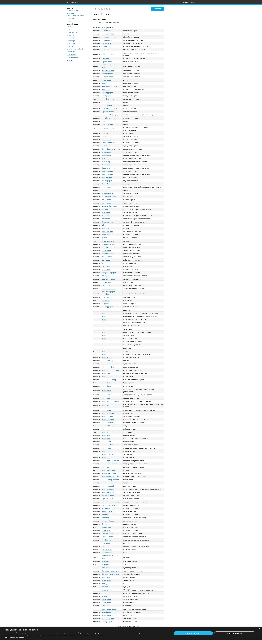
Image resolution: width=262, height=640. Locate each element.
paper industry (107, 416)
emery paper (106, 187)
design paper (107, 152)
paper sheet (106, 442)
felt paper (105, 209)
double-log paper (108, 162)
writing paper (107, 622)
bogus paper (106, 80)
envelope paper (108, 193)
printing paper (107, 511)
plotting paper (107, 508)
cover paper (106, 136)
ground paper (107, 238)
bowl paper (106, 89)
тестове (192, 2)
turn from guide (73, 57)
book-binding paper (109, 86)
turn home (70, 60)
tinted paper (106, 577)
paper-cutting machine (110, 476)
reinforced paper (108, 521)
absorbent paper (108, 34)
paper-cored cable (109, 473)
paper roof (106, 438)
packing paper (107, 307)
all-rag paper (107, 43)
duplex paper (107, 177)
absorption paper (108, 37)
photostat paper (108, 495)
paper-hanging (107, 483)
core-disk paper (108, 129)
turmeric (70, 21)
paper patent (107, 435)
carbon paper (107, 102)
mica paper (106, 297)
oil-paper (105, 304)
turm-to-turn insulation (75, 16)
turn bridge (71, 41)
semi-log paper (107, 534)
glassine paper (107, 231)
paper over (106, 432)
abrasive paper (107, 31)
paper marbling (107, 426)
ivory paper (106, 260)
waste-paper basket (109, 609)
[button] (86, 637)
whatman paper (108, 615)
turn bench (71, 38)
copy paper (106, 121)
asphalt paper (107, 62)
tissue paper (106, 580)
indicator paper (107, 254)
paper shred (106, 448)
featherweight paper (109, 206)
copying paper (107, 124)
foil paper (105, 225)
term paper (106, 568)
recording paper (108, 518)
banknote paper (108, 70)
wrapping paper (108, 618)
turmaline (70, 18)
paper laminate (107, 423)
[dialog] (131, 633)
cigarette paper (108, 112)
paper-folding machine (110, 480)
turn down (70, 46)
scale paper (106, 530)
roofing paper (107, 527)
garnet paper (107, 228)
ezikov (72, 2)
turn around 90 (72, 32)
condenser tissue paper (111, 115)
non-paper (106, 300)
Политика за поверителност (97, 635)
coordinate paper (108, 118)
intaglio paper (107, 257)
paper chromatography (111, 370)
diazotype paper (108, 158)
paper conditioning (109, 380)
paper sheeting (107, 445)
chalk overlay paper (109, 108)
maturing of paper (109, 288)
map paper (106, 285)
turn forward (71, 54)
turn (68, 30)
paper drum (106, 386)
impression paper (108, 247)
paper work (106, 467)
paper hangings (108, 413)
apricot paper (107, 50)
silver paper (106, 543)
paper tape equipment (110, 461)
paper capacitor (108, 367)
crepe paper (106, 139)
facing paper (106, 200)
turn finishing (72, 52)
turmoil (69, 27)
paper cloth (106, 376)
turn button (71, 43)
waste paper (106, 599)
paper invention (108, 419)
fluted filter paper (108, 222)
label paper (106, 269)
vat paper (105, 593)
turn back (70, 35)
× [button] (259, 629)
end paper (106, 190)
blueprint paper (107, 77)
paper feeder (107, 406)
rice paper (106, 524)
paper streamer (107, 454)
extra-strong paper (109, 197)
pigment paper (107, 499)
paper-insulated (108, 486)
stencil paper (107, 549)
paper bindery (107, 357)
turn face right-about (75, 49)
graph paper (106, 235)
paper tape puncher (109, 464)
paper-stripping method (111, 489)
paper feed (106, 395)
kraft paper (106, 266)
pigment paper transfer (111, 502)
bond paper (106, 83)
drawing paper (107, 171)
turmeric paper (73, 24)
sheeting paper (107, 540)
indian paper (106, 250)
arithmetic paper (108, 54)
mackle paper (107, 282)
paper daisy (106, 383)
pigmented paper (108, 505)
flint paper (106, 219)
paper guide (106, 410)
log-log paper (107, 276)
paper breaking (107, 361)
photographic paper (109, 492)
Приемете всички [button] (193, 633)
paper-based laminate (110, 470)
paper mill (105, 429)
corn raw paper (107, 133)
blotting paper (107, 74)
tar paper (105, 561)
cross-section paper (109, 143)
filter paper (106, 212)
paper (104, 310)
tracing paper (107, 584)
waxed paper (107, 612)
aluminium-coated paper (111, 47)
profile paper (107, 515)
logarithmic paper (108, 279)
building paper (107, 93)
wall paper (106, 596)
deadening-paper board (111, 149)
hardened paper (108, 241)
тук (138, 626)
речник (185, 2)
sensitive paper (107, 537)
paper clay (106, 373)
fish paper (105, 216)
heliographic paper (109, 244)
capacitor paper (108, 99)
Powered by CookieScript (252, 639)
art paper (105, 58)
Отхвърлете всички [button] (234, 633)
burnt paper (106, 96)
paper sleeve (107, 451)
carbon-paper (107, 105)
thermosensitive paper (110, 571)
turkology (70, 13)
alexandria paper (108, 40)
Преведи (157, 9)
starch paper (106, 546)
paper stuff (106, 457)
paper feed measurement (111, 401)
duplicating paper (108, 184)
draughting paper (108, 165)
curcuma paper (107, 146)
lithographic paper (109, 273)
